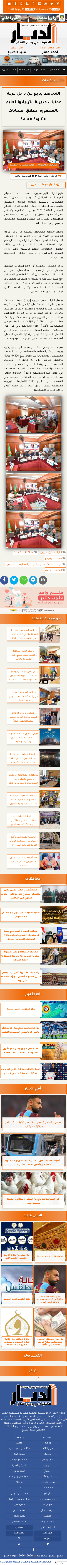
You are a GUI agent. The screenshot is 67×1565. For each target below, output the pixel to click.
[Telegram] (33, 580)
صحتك (19, 1482)
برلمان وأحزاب (48, 1482)
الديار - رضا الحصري (43, 184)
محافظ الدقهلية (24, 552)
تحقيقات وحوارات (19, 1460)
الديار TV (48, 1477)
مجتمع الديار (47, 1510)
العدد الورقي (19, 1471)
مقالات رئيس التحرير (19, 1449)
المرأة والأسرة (19, 1465)
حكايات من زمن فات (19, 1477)
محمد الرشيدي (53, 558)
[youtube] (46, 3)
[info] (15, 3)
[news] (40, 3)
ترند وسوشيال (47, 1499)
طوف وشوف (47, 1522)
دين (19, 1488)
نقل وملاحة (19, 1516)
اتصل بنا (47, 1539)
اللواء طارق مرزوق (51, 552)
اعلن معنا (48, 1533)
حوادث (35, 70)
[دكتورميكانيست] (33, 60)
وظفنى (47, 1516)
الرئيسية (47, 1437)
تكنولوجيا (47, 1465)
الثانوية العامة (54, 570)
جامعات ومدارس (19, 1493)
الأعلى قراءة (33, 1216)
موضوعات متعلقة (45, 619)
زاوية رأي (48, 1471)
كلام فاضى (19, 1505)
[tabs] (9, 3)
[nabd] (33, 3)
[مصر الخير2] (33, 599)
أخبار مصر (54, 70)
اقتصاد (47, 1454)
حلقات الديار (19, 1454)
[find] (21, 3)
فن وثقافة (24, 70)
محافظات (49, 81)
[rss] (27, 3)
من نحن (19, 1527)
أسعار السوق (19, 1510)
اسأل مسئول (48, 1527)
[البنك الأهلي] (33, 18)
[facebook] (58, 3)
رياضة (44, 70)
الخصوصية (19, 1533)
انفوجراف (47, 1505)
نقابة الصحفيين (19, 1522)
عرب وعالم (48, 1460)
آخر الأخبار (32, 994)
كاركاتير (47, 1493)
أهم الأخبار (33, 1089)
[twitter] (52, 3)
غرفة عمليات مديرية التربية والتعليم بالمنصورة (34, 564)
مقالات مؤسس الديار (19, 1499)
